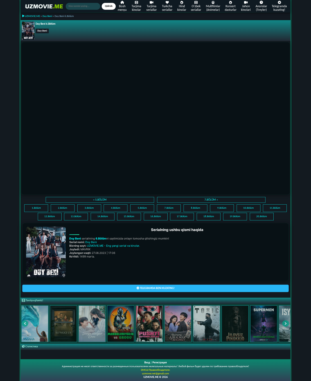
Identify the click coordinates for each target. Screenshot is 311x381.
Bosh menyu (122, 8)
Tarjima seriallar (151, 8)
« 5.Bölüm (100, 199)
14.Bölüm (102, 216)
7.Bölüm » (211, 199)
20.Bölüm (261, 216)
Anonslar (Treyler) (261, 8)
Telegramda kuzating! (279, 8)
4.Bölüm (115, 208)
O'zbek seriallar (196, 8)
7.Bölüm (168, 208)
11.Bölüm (275, 208)
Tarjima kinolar (136, 8)
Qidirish (108, 6)
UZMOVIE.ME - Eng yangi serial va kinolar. (113, 245)
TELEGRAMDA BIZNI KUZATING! (157, 288)
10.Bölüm (248, 208)
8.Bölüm (195, 208)
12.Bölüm (49, 216)
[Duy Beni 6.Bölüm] (28, 30)
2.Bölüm (62, 208)
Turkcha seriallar (167, 8)
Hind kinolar (181, 8)
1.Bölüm (36, 208)
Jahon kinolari (246, 8)
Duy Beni (47, 16)
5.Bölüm (142, 208)
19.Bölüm (235, 216)
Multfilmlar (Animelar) (213, 8)
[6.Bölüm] (46, 252)
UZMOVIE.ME (32, 16)
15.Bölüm (129, 216)
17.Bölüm (182, 216)
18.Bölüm (208, 216)
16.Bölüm (155, 216)
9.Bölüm (221, 208)
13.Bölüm (76, 216)
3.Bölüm (89, 208)
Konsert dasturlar (230, 8)
